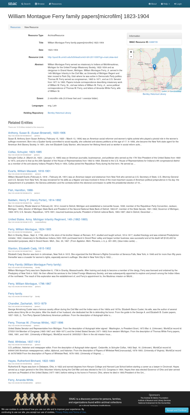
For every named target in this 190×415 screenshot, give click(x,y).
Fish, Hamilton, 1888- (21, 190)
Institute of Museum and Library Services (154, 400)
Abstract (39, 64)
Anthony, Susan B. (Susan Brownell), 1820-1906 (36, 133)
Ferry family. (15, 293)
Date (41, 49)
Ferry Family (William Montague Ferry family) (34, 264)
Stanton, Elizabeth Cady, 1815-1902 (29, 248)
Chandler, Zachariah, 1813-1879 (27, 303)
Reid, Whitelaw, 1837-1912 (24, 341)
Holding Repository (33, 112)
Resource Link (36, 57)
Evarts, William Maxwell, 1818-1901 (29, 171)
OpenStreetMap (175, 91)
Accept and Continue (177, 410)
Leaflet (164, 91)
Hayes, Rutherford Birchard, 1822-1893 (31, 361)
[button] (165, 3)
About (154, 3)
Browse (41, 3)
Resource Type (35, 35)
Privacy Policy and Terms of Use (71, 412)
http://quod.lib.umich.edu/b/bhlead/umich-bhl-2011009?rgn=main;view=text (83, 57)
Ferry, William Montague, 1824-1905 (29, 229)
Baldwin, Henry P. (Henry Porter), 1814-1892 (34, 200)
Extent (40, 98)
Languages (37, 105)
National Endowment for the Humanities (154, 403)
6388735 (153, 41)
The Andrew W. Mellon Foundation (154, 397)
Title (41, 42)
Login (179, 3)
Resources (15, 27)
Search (27, 3)
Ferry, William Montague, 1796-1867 (29, 283)
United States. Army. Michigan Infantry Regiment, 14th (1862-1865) (48, 219)
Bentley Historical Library (59, 112)
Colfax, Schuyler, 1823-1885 (25, 152)
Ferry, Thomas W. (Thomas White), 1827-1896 (35, 322)
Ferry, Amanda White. (21, 380)
